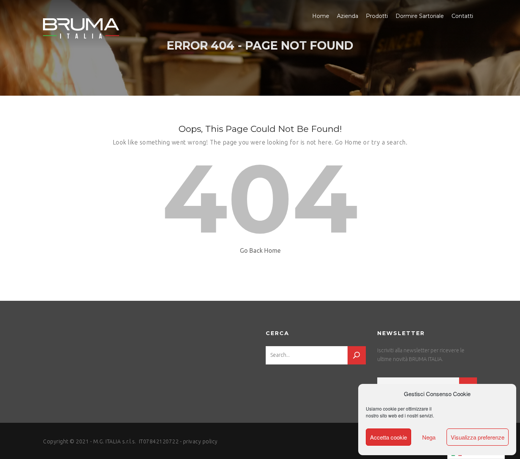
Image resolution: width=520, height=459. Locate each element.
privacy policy (200, 441)
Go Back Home (260, 250)
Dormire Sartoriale (420, 16)
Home (320, 16)
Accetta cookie (388, 437)
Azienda (347, 16)
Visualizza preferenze (477, 437)
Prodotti (377, 16)
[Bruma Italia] (81, 28)
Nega (428, 437)
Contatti (462, 16)
